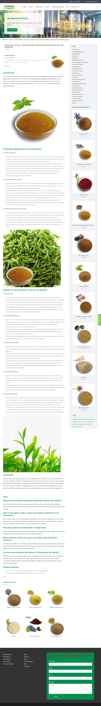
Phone (50, 675)
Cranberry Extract (18, 39)
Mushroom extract (78, 71)
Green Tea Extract (24, 79)
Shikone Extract (84, 194)
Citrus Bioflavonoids (78, 51)
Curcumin (75, 77)
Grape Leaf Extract (78, 90)
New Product (76, 92)
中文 (97, 6)
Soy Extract (84, 377)
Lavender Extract (83, 133)
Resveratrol (76, 85)
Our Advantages (28, 661)
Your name (52, 661)
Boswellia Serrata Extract (79, 83)
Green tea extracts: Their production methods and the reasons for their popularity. (46, 39)
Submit (56, 696)
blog (74, 102)
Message (51, 682)
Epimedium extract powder (84, 164)
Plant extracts (7, 659)
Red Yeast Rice (77, 98)
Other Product (77, 81)
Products (26, 657)
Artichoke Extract (77, 68)
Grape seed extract (78, 60)
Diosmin (75, 58)
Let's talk (12, 30)
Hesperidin (76, 49)
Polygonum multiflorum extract (84, 316)
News (25, 659)
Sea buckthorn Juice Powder (80, 62)
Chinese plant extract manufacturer (82, 419)
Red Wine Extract (77, 100)
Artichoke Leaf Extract (83, 347)
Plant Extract (76, 53)
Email (50, 668)
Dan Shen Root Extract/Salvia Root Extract (84, 225)
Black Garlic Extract (84, 255)
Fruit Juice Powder (78, 64)
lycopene (75, 56)
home (6, 39)
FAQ (10, 39)
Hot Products (6, 657)
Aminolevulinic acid (78, 94)
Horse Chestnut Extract (79, 79)
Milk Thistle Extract (84, 407)
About (25, 654)
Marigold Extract (77, 88)
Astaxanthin (76, 73)
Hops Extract (76, 66)
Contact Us (27, 666)
